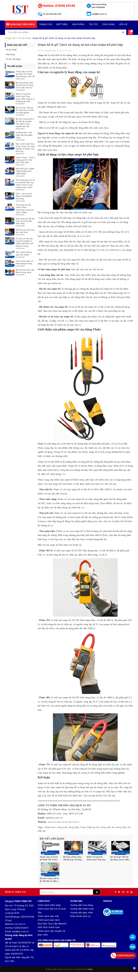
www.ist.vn (73, 821)
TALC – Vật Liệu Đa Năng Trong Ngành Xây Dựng (24, 196)
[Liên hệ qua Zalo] (132, 947)
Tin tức (93, 24)
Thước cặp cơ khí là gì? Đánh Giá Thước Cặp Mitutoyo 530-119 (50, 858)
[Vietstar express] (108, 945)
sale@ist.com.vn (99, 14)
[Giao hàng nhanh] (45, 945)
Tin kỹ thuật (11, 49)
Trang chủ (45, 24)
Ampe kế (43, 55)
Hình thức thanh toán (49, 927)
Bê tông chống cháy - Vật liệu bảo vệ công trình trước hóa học (73, 858)
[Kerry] (77, 945)
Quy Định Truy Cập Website (52, 923)
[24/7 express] (92, 945)
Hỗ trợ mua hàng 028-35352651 (99, 5)
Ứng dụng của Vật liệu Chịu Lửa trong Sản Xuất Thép (25, 221)
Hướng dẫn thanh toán (82, 908)
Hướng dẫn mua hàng (81, 905)
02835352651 (21, 927)
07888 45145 (59, 5)
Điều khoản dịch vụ (80, 916)
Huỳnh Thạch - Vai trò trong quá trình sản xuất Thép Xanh (25, 159)
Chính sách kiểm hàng (49, 905)
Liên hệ (123, 24)
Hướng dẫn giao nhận (81, 912)
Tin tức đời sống (13, 59)
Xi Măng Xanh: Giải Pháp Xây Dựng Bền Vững (24, 134)
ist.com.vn (20, 924)
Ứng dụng (108, 24)
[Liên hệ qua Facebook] (132, 937)
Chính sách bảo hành (49, 920)
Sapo (90, 969)
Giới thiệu (62, 24)
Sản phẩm (78, 24)
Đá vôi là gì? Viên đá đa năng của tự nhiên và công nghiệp (119, 858)
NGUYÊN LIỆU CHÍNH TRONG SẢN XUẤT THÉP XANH (25, 171)
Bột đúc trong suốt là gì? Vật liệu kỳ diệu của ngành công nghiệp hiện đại (50, 879)
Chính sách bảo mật (48, 916)
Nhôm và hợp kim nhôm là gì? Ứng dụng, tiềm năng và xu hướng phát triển (97, 858)
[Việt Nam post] (61, 945)
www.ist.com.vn (56, 821)
